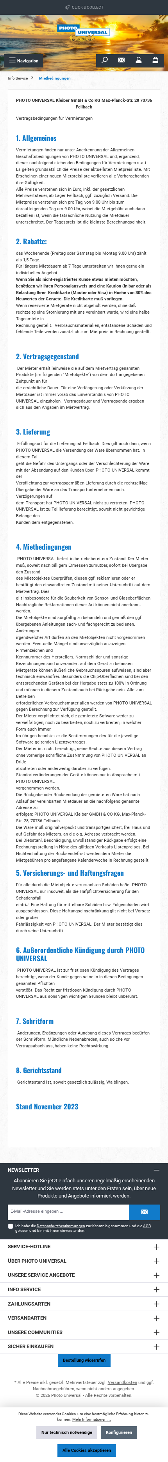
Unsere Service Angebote (41, 1275)
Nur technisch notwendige (66, 1432)
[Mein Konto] (138, 60)
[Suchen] (104, 60)
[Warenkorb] (155, 60)
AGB (147, 1226)
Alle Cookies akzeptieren (87, 1450)
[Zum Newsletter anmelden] (121, 60)
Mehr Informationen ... (91, 1419)
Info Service (24, 1289)
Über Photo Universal (37, 1261)
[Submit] (144, 1212)
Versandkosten (122, 1382)
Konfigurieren (119, 1432)
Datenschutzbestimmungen (61, 1226)
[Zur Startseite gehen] (84, 34)
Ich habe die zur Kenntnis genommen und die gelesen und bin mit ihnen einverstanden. (83, 1228)
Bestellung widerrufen (84, 1360)
